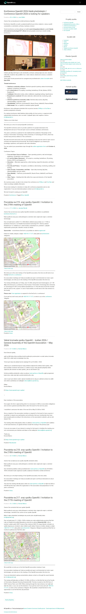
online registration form (39, 146)
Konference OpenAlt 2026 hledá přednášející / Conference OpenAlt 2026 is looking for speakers (27, 12)
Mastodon (66, 43)
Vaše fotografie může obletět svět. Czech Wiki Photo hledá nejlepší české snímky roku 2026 (70, 64)
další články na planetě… (66, 80)
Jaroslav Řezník (22, 208)
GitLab (65, 46)
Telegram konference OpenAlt (71, 48)
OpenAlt (27, 195)
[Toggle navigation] (80, 2)
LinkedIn (66, 45)
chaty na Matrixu (67, 49)
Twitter (65, 41)
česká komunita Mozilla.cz (70, 25)
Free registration (16, 293)
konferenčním (45, 233)
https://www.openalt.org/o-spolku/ (15, 390)
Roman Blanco (22, 349)
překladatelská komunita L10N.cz (71, 24)
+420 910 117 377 (28, 233)
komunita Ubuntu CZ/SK (69, 27)
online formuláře (44, 78)
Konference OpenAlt (68, 22)
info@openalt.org (9, 517)
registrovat (42, 230)
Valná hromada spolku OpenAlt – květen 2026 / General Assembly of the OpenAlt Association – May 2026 (28, 342)
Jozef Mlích (21, 17)
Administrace (13, 612)
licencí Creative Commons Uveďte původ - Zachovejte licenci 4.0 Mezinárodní (44, 608)
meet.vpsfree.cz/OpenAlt (36, 373)
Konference (12, 195)
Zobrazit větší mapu (8, 268)
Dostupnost (7, 612)
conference (48, 296)
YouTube (47, 108)
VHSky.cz (40, 108)
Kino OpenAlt (67, 30)
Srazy (11, 333)
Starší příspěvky (9, 600)
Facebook (66, 40)
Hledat (78, 11)
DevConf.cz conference (14, 275)
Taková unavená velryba (66, 59)
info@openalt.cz (8, 117)
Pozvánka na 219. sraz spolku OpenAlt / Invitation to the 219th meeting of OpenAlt (28, 203)
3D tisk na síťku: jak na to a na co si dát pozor (71, 68)
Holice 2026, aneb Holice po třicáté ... (69, 75)
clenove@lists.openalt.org (31, 381)
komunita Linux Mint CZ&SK (70, 29)
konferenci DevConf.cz (10, 214)
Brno (22, 195)
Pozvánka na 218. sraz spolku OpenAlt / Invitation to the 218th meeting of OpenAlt (28, 451)
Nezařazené (12, 442)
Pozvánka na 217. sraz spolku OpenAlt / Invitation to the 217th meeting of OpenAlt (28, 498)
